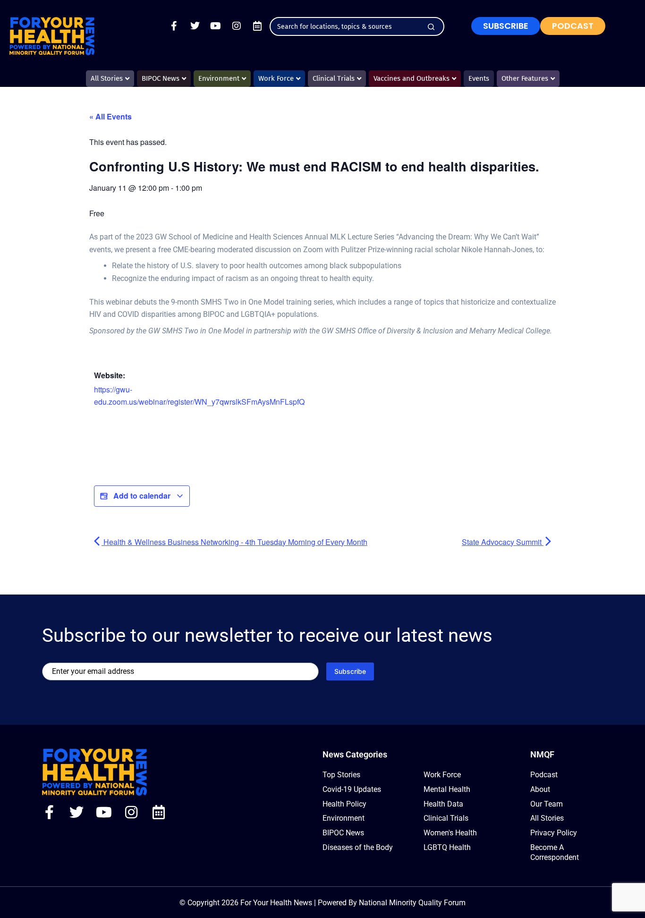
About (540, 789)
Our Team (546, 803)
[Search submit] (431, 27)
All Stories (547, 818)
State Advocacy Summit (502, 541)
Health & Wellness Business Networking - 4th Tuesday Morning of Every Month (234, 541)
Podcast (544, 774)
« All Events (110, 116)
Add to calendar (141, 495)
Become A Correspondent (554, 852)
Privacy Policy (553, 832)
